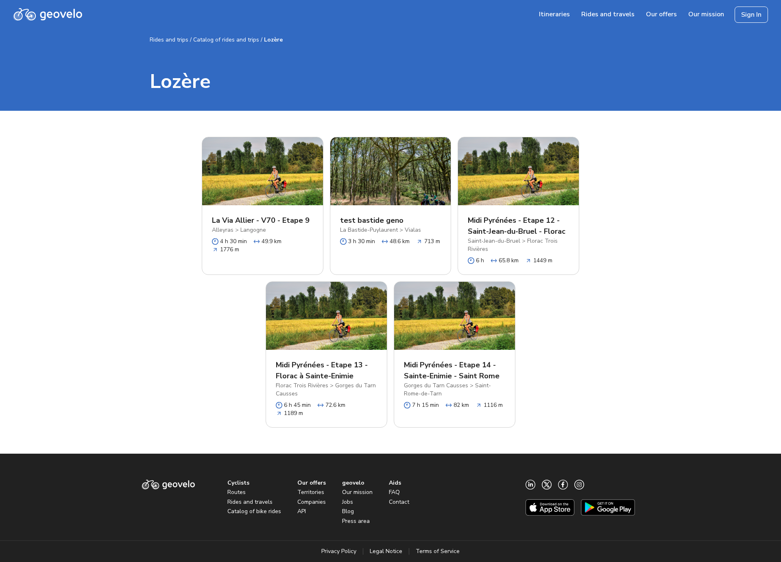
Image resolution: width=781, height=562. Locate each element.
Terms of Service (438, 551)
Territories (310, 492)
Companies (311, 502)
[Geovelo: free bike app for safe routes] (47, 14)
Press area (356, 521)
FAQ (394, 492)
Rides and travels (250, 502)
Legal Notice (386, 551)
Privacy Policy (338, 551)
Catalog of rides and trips (226, 40)
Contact (399, 502)
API (301, 511)
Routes (236, 492)
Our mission (357, 492)
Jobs (347, 502)
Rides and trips (169, 40)
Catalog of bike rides (254, 511)
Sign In (751, 14)
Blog (348, 511)
